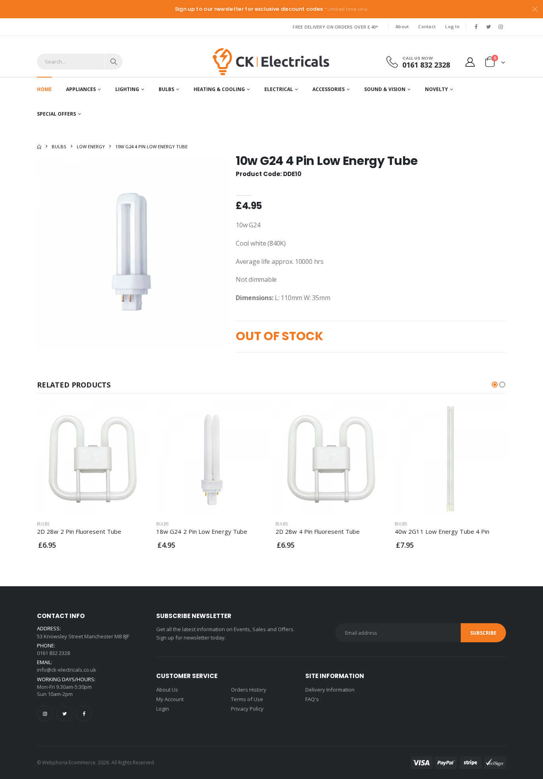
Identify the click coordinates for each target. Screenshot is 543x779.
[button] (495, 63)
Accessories (328, 89)
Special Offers (56, 113)
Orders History (248, 689)
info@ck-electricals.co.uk (66, 669)
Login (162, 708)
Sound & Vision (384, 89)
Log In (452, 26)
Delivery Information (330, 689)
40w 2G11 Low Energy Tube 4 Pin (442, 531)
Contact (427, 26)
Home (44, 89)
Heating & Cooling (219, 89)
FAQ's (312, 699)
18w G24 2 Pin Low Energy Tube (201, 531)
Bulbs (166, 89)
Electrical (278, 89)
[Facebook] (84, 713)
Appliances (81, 89)
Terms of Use (247, 699)
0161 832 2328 (426, 64)
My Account (170, 699)
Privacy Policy (247, 708)
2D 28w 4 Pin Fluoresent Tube (317, 531)
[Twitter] (64, 713)
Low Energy (91, 146)
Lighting (127, 89)
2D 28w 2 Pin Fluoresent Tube (79, 531)
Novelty (436, 89)
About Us (167, 689)
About (402, 26)
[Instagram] (45, 713)
